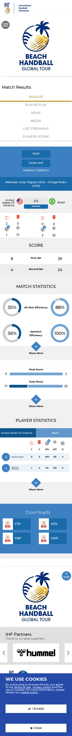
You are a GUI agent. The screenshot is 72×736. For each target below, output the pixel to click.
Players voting (36, 136)
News (36, 113)
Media (36, 121)
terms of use (22, 687)
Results (36, 97)
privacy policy (42, 687)
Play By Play (36, 105)
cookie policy (29, 692)
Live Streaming (36, 128)
